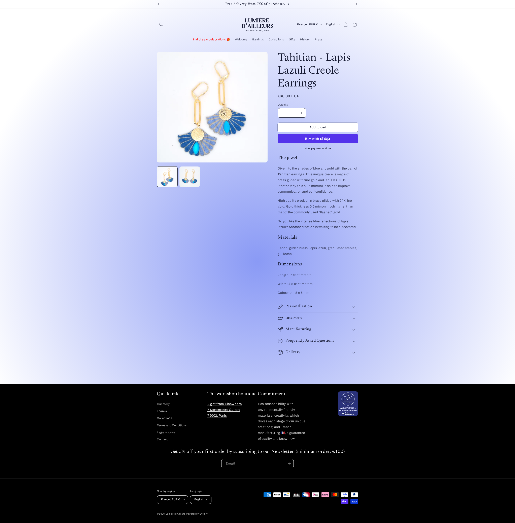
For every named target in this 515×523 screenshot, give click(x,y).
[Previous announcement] (158, 4)
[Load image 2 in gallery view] (189, 176)
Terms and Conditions (172, 425)
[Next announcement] (356, 4)
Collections (164, 418)
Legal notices (166, 432)
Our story (163, 404)
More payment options (318, 148)
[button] (161, 24)
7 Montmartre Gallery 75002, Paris (224, 409)
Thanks (162, 411)
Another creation (301, 227)
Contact (162, 439)
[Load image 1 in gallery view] (167, 176)
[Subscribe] (289, 463)
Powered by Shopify (197, 514)
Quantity (283, 104)
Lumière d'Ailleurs (175, 514)
